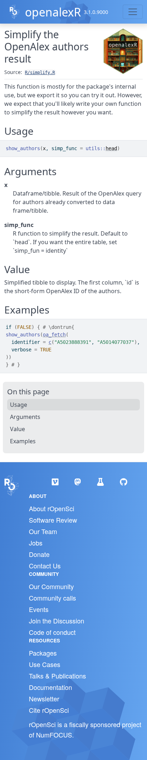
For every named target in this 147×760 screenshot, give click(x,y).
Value (17, 429)
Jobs (35, 542)
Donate (39, 554)
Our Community (51, 586)
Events (39, 609)
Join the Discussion (56, 620)
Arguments (25, 417)
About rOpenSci (51, 508)
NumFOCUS (54, 734)
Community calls (52, 597)
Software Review (53, 519)
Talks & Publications (57, 675)
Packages (43, 652)
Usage (18, 405)
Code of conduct (52, 632)
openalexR (53, 12)
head (111, 148)
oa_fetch (54, 334)
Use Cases (44, 664)
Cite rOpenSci (49, 710)
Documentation (50, 687)
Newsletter (44, 698)
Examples (23, 441)
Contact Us (45, 565)
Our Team (43, 531)
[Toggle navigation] (133, 12)
